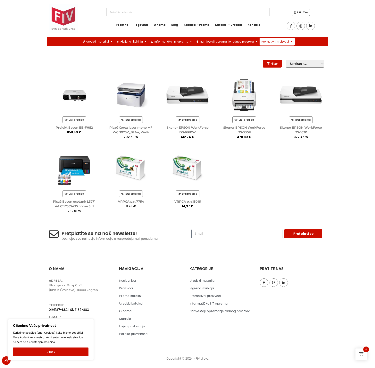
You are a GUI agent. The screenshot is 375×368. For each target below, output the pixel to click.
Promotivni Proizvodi (275, 42)
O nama (159, 25)
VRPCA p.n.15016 (187, 201)
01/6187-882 (58, 309)
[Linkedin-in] (310, 26)
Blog (174, 25)
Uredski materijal (97, 42)
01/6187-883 (79, 309)
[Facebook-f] (291, 26)
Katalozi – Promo (196, 25)
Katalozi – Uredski (228, 25)
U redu (50, 351)
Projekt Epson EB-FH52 (74, 127)
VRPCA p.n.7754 (131, 201)
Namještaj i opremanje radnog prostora (227, 42)
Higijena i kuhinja (132, 42)
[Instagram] (300, 26)
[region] (51, 339)
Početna (122, 25)
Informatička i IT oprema (171, 42)
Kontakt (254, 25)
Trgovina (141, 25)
